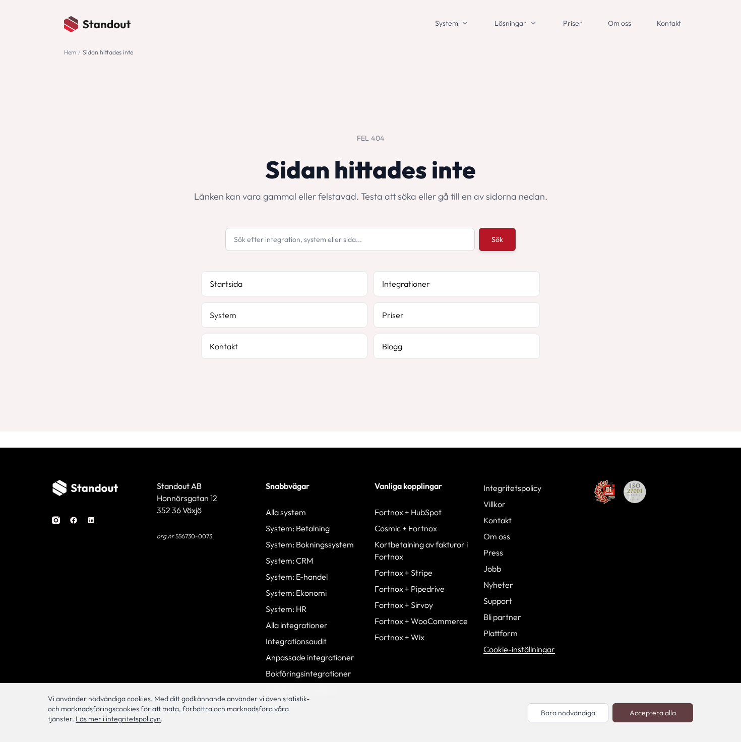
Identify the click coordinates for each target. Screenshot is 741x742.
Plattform (500, 633)
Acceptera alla (653, 712)
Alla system (286, 512)
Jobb (492, 569)
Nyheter (498, 585)
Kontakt (669, 23)
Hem (70, 52)
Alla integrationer (297, 625)
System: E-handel (297, 577)
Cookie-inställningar (519, 649)
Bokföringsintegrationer (308, 673)
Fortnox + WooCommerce (421, 621)
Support (497, 601)
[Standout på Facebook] (74, 519)
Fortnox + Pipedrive (410, 589)
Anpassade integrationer (310, 657)
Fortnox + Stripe (404, 573)
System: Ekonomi (296, 593)
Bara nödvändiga (568, 712)
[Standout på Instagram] (56, 519)
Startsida (226, 284)
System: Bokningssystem (310, 544)
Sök (497, 239)
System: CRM (289, 560)
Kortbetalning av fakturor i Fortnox (421, 550)
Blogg (392, 346)
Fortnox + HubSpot (408, 512)
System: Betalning (298, 528)
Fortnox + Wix (399, 637)
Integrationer (406, 284)
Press (493, 552)
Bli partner (502, 617)
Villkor (494, 504)
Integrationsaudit (296, 641)
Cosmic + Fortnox (406, 528)
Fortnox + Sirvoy (404, 605)
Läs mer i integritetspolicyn (118, 718)
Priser (572, 23)
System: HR (286, 609)
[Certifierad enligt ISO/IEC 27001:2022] (635, 492)
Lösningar (510, 23)
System (446, 23)
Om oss (619, 23)
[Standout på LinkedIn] (91, 519)
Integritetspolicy (512, 488)
